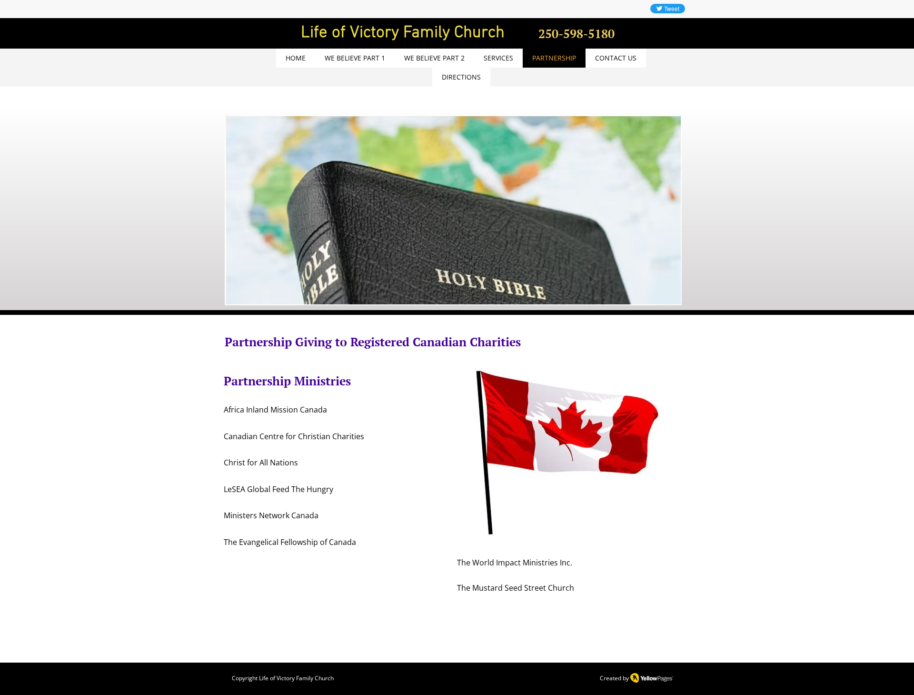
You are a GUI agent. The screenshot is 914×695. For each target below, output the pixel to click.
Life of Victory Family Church (296, 678)
